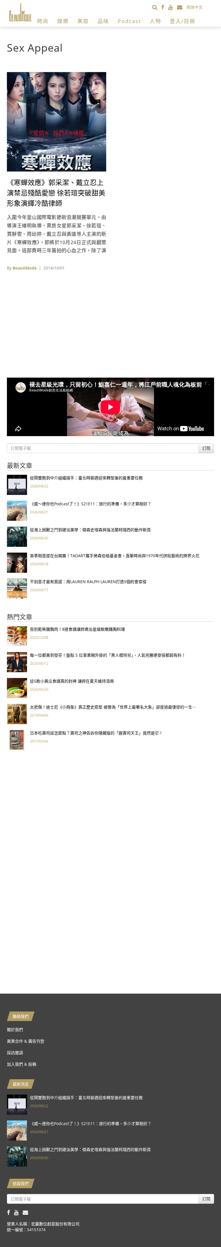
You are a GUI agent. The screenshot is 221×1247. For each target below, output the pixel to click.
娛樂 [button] (63, 21)
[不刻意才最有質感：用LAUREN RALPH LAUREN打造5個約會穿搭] (17, 588)
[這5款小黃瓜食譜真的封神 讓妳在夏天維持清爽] (17, 687)
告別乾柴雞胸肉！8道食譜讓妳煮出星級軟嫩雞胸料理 (77, 629)
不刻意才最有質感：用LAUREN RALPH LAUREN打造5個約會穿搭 (88, 581)
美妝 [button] (83, 21)
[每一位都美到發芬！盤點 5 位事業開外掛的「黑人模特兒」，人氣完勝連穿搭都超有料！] (17, 661)
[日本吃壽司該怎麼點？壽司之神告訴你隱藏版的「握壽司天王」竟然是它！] (17, 739)
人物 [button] (155, 21)
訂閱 (206, 448)
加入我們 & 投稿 (21, 1064)
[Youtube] (172, 7)
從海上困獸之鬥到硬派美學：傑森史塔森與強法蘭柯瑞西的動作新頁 (90, 529)
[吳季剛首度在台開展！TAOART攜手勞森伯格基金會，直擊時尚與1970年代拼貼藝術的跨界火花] (17, 562)
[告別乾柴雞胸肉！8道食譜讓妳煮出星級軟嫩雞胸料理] (17, 635)
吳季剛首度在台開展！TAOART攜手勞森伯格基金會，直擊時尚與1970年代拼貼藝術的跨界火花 (114, 555)
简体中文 (194, 7)
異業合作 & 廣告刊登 (25, 1041)
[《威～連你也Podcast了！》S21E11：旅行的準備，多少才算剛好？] (17, 510)
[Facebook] (164, 7)
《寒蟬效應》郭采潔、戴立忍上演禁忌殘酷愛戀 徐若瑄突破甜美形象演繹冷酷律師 (56, 193)
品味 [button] (103, 21)
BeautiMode (25, 268)
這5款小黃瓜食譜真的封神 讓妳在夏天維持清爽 (72, 681)
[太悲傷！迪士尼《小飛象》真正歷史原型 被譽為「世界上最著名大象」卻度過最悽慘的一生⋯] (17, 713)
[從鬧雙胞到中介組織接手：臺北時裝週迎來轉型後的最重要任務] (17, 484)
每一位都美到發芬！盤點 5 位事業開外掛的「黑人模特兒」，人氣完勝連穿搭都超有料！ (108, 655)
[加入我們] (181, 7)
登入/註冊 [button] (182, 21)
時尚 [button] (43, 21)
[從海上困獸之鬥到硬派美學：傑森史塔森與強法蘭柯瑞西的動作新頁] (17, 536)
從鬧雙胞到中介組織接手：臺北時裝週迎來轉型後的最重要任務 (86, 478)
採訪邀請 (15, 1052)
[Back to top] (202, 1228)
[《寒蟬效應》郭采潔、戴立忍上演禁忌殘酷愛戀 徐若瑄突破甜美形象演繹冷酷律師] (56, 121)
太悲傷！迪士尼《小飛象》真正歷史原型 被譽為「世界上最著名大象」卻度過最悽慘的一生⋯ (113, 707)
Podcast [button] (129, 21)
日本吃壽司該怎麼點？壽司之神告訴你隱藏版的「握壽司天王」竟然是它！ (96, 733)
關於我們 (15, 1029)
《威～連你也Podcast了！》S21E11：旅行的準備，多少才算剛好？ (90, 503)
